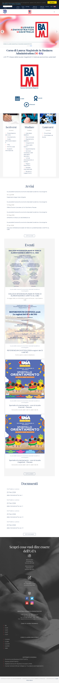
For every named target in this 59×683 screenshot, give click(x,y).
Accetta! (52, 2)
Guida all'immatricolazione (10, 140)
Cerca (5, 7)
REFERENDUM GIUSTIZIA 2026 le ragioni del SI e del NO (25, 351)
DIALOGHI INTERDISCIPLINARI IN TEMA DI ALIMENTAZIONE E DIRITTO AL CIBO (24, 295)
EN (54, 7)
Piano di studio (30, 137)
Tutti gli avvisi (29, 235)
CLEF (6, 632)
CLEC (6, 630)
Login (51, 6)
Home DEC (23, 7)
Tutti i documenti (29, 534)
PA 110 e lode (11, 146)
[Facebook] (27, 598)
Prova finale (47, 133)
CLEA (6, 628)
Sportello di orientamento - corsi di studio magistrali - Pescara (25, 461)
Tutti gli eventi (29, 473)
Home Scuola (17, 7)
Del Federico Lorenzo (13, 489)
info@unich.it (31, 581)
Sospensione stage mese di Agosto (16, 197)
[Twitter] (32, 598)
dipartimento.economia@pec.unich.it (31, 619)
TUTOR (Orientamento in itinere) (29, 159)
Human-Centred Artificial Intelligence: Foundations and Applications (24, 666)
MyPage (27, 6)
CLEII (6, 634)
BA (6, 625)
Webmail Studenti (42, 7)
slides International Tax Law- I (15, 495)
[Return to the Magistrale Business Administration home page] (29, 11)
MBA (6, 648)
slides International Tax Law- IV (15, 528)
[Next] (56, 31)
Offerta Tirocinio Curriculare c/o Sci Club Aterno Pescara (21, 207)
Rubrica (47, 6)
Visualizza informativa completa (11, 4)
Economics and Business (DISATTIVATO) (16, 659)
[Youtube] (27, 603)
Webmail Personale (35, 7)
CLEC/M (7, 644)
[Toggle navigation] (54, 12)
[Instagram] (32, 603)
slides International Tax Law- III (15, 517)
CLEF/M (7, 646)
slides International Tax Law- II (15, 506)
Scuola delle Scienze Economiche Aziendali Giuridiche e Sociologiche (27, 191)
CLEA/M (7, 639)
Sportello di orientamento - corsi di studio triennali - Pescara (25, 406)
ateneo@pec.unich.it (30, 583)
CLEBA (7, 641)
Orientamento (11, 137)
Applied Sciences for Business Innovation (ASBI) (18, 663)
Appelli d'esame (30, 149)
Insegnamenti (30, 143)
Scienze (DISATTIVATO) (11, 661)
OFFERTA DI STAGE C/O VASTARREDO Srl (18, 217)
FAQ (8, 144)
